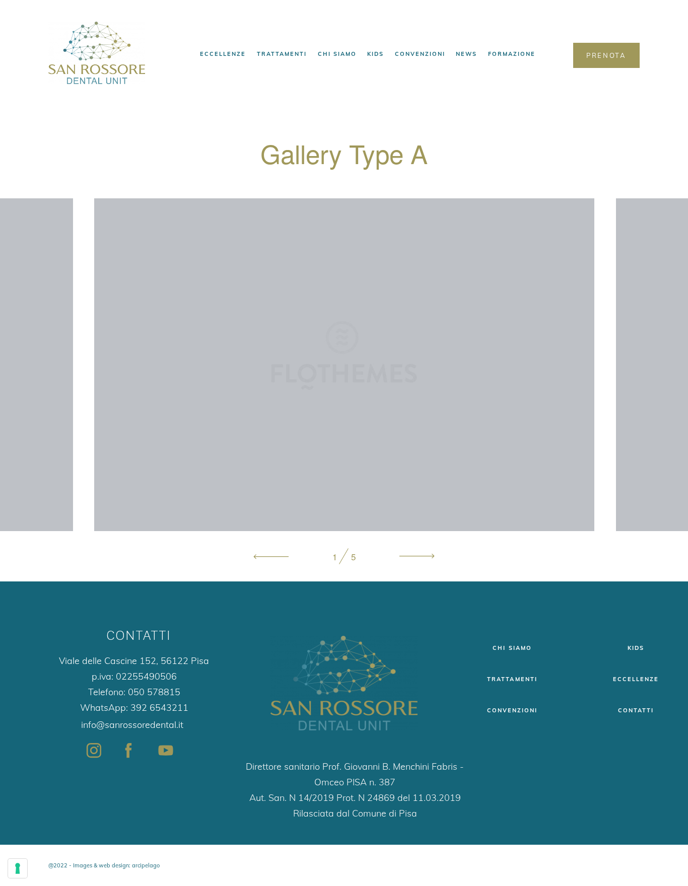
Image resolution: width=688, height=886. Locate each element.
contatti (636, 710)
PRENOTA (606, 55)
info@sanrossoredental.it (132, 724)
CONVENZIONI (420, 53)
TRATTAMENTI (282, 53)
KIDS (375, 53)
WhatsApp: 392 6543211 (134, 707)
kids (636, 647)
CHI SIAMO (337, 53)
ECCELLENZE (223, 53)
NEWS (466, 53)
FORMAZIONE (511, 53)
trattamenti (512, 679)
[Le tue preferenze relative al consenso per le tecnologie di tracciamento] (17, 868)
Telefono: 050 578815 (134, 692)
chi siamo (512, 647)
